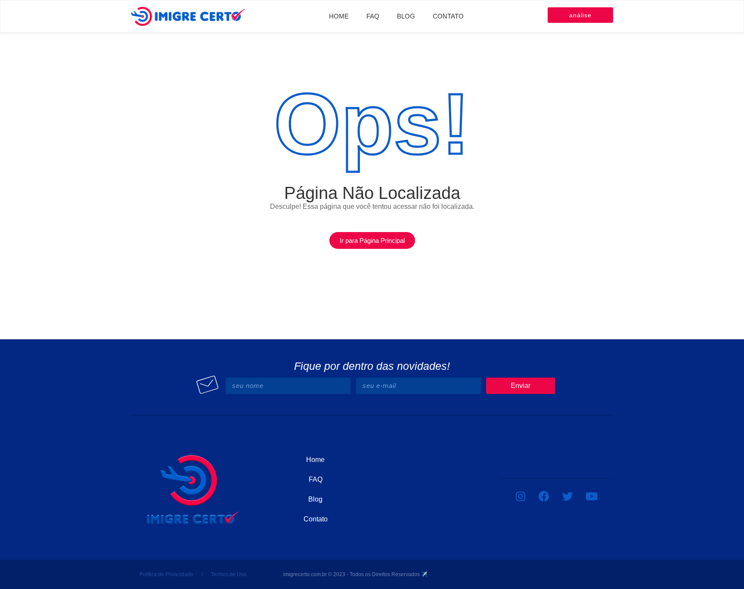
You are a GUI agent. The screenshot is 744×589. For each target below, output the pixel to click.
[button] (372, 240)
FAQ (372, 16)
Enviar (520, 385)
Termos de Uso (228, 574)
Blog (406, 16)
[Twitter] (568, 496)
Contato (448, 16)
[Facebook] (544, 496)
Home (339, 16)
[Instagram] (520, 496)
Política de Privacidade (166, 574)
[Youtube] (591, 496)
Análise (580, 15)
